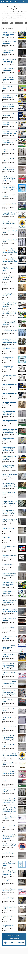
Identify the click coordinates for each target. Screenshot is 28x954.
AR (26, 1)
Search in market (9, 28)
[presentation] (26, 23)
